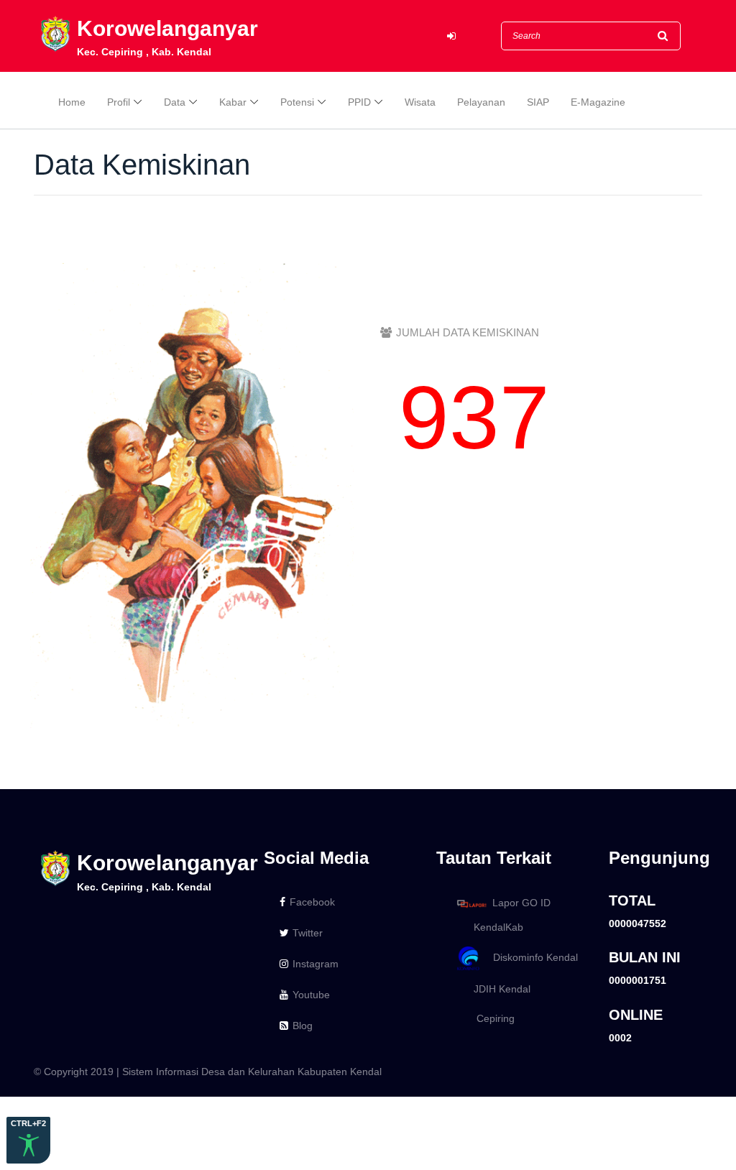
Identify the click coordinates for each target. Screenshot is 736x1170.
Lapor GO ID (521, 902)
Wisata (420, 102)
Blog (303, 1025)
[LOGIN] (451, 36)
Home (72, 102)
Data (174, 102)
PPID (359, 102)
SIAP (538, 102)
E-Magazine (598, 102)
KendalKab (494, 927)
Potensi (297, 102)
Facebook (312, 902)
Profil (118, 102)
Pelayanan (481, 102)
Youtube (311, 994)
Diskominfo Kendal (531, 957)
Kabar (233, 102)
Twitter (308, 933)
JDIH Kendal (497, 989)
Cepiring (490, 1018)
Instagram (316, 963)
